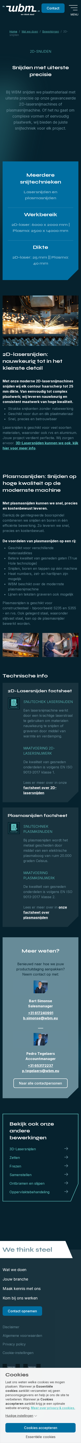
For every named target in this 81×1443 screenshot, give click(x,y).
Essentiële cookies (41, 1437)
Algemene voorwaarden (22, 1335)
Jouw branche (15, 1279)
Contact (53, 8)
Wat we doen (14, 1269)
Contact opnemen (22, 1311)
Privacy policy (14, 1344)
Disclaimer (11, 1327)
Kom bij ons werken (20, 1298)
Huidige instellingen (19, 1415)
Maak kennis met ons (22, 1288)
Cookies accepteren (40, 1428)
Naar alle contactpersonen (40, 1083)
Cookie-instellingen (18, 1353)
